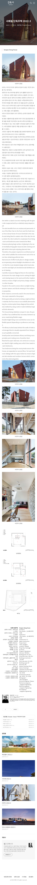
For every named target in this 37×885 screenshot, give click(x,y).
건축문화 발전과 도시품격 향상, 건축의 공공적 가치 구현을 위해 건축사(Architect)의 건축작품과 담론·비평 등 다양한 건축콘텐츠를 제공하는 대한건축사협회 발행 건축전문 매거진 (15, 848)
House (15, 716)
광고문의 (31, 877)
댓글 (4, 837)
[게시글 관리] (9, 709)
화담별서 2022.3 (6, 719)
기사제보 (24, 877)
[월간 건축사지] (10, 3)
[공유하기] (7, 709)
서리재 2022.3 (6, 721)
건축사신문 (17, 877)
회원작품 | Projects (7, 716)
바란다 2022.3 (6, 723)
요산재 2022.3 (6, 727)
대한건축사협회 (8, 877)
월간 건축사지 (8, 844)
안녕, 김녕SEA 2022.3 (8, 725)
